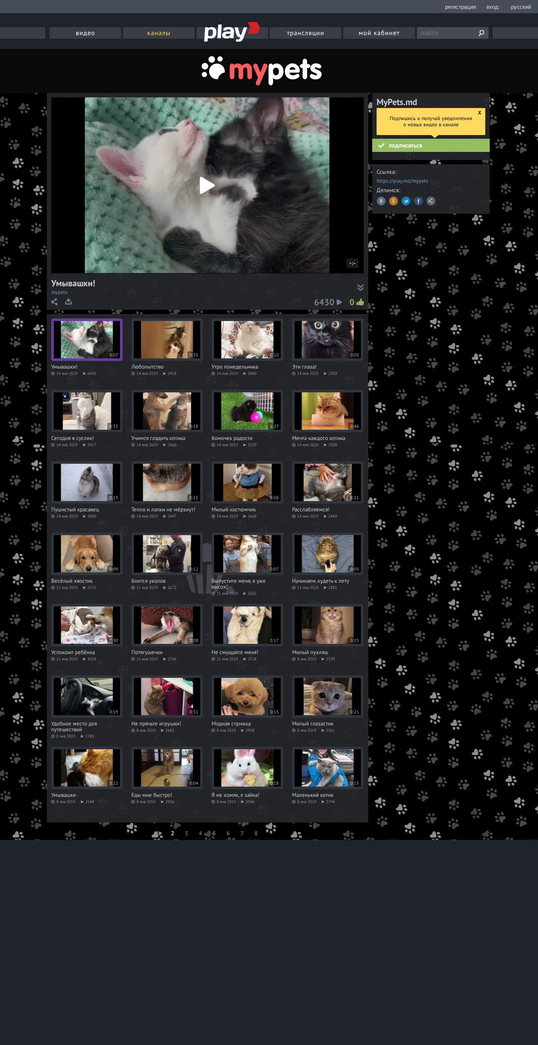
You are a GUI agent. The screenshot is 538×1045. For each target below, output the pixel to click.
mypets (59, 292)
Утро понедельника (235, 367)
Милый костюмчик (234, 509)
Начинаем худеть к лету (320, 581)
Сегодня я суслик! (72, 438)
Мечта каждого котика (318, 438)
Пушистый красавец (75, 509)
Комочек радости (232, 438)
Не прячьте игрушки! (156, 724)
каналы (159, 33)
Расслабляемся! (311, 509)
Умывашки (63, 795)
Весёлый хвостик (72, 581)
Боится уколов (148, 581)
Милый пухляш (310, 652)
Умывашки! (64, 367)
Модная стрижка (231, 724)
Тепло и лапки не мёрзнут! (163, 509)
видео (85, 33)
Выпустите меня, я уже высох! (239, 584)
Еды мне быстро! (151, 795)
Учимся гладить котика (158, 438)
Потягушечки (146, 652)
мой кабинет (379, 33)
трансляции (305, 33)
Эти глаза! (304, 367)
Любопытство (147, 367)
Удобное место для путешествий (74, 726)
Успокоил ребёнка (73, 652)
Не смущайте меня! (235, 652)
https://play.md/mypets (402, 181)
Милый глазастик (312, 724)
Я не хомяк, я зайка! (235, 795)
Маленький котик (312, 795)
